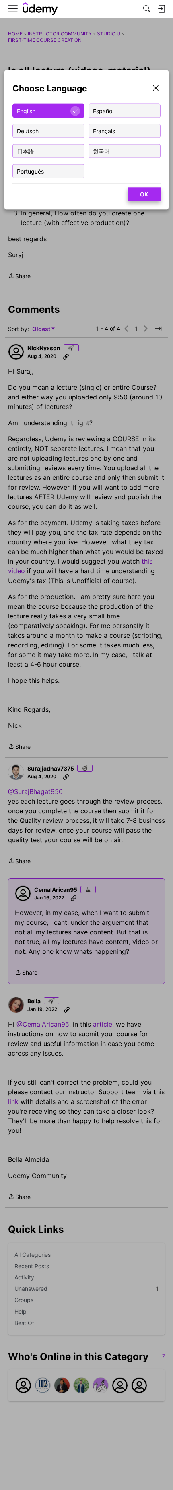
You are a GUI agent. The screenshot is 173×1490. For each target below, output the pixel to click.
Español (103, 110)
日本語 (25, 150)
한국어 (101, 150)
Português (30, 170)
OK (144, 194)
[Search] (147, 9)
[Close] (156, 88)
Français (104, 130)
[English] (40, 9)
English (26, 110)
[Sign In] (161, 9)
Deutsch (28, 130)
